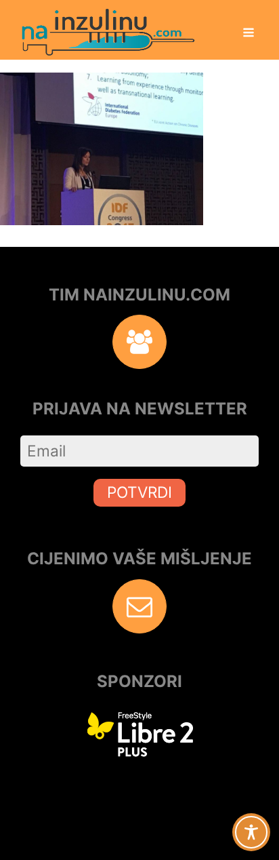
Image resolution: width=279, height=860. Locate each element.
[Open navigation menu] (248, 34)
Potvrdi (139, 492)
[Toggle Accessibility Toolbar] (251, 832)
